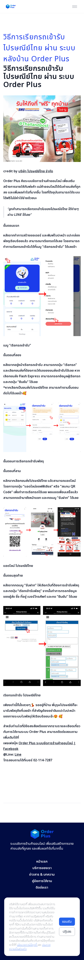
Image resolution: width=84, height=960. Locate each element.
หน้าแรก (42, 861)
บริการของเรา (42, 868)
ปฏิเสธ (67, 931)
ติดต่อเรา (42, 887)
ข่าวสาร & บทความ (42, 874)
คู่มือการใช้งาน (42, 881)
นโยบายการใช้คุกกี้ (27, 945)
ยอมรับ (67, 921)
